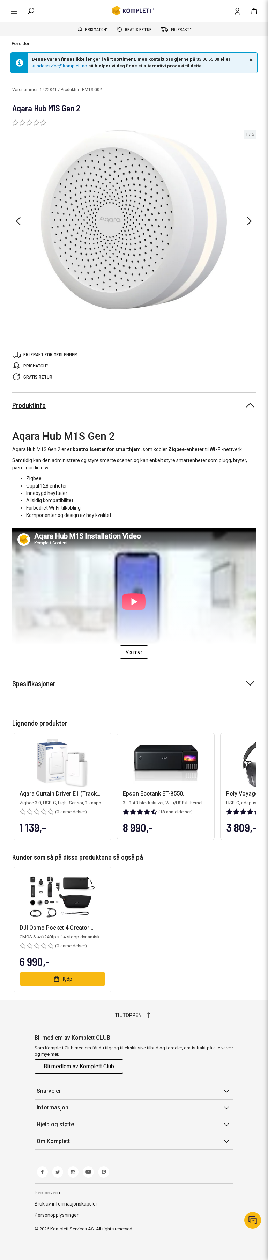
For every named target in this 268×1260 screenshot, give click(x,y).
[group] (134, 220)
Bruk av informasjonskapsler (66, 1204)
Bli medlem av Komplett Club (79, 1066)
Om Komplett (53, 1141)
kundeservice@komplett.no (59, 65)
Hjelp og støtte (55, 1124)
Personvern (47, 1192)
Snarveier (49, 1090)
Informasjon (52, 1107)
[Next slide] (249, 221)
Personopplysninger (57, 1215)
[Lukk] (250, 60)
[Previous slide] (18, 221)
